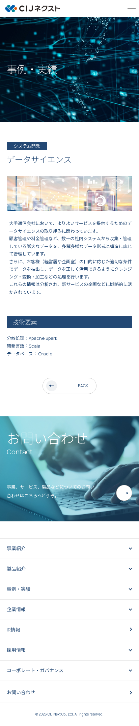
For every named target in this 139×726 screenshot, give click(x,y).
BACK (83, 386)
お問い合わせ (21, 692)
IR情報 (13, 629)
